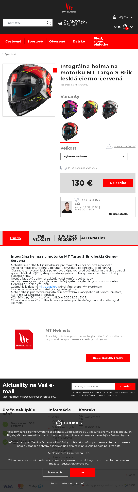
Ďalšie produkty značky (108, 357)
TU (86, 463)
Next (50, 91)
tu (85, 483)
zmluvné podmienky (106, 395)
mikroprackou (48, 286)
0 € (117, 26)
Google (69, 431)
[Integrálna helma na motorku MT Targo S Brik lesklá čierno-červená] (69, 132)
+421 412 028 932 (74, 20)
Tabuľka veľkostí (124, 146)
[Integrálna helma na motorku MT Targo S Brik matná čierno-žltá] (90, 110)
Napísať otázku (118, 213)
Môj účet (123, 17)
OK (83, 472)
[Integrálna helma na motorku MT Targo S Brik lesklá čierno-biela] (110, 110)
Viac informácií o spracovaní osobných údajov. (29, 397)
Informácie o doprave (82, 167)
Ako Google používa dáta (104, 445)
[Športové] (29, 90)
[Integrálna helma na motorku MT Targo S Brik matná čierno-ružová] (69, 110)
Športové (10, 54)
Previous (7, 91)
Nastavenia (55, 472)
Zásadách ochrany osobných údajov (49, 445)
